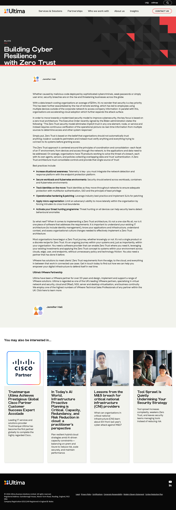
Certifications (97, 494)
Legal (78, 494)
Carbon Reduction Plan (154, 494)
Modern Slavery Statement (133, 494)
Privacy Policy (86, 494)
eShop (154, 3)
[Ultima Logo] (14, 11)
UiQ (147, 3)
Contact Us (162, 11)
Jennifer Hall (49, 79)
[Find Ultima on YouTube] (170, 482)
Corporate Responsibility (113, 494)
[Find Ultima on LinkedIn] (170, 486)
